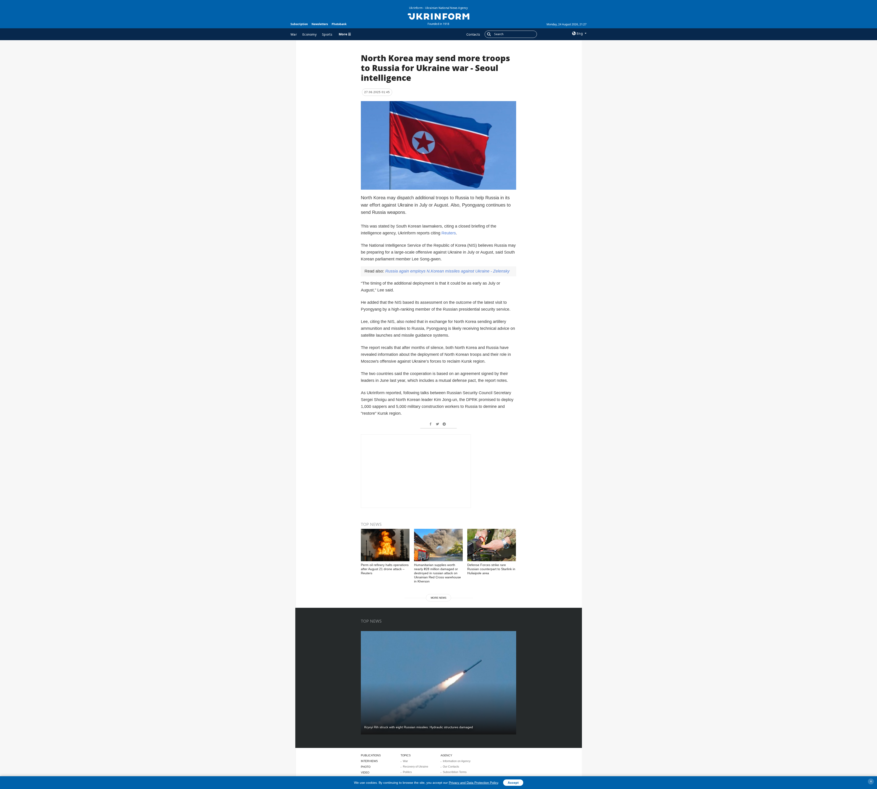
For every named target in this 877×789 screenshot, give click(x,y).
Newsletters (320, 24)
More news (438, 597)
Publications (371, 755)
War (294, 34)
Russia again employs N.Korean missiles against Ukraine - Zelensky (447, 271)
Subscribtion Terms (455, 772)
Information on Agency (456, 761)
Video (365, 772)
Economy (309, 34)
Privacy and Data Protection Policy (473, 782)
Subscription (299, 24)
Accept (513, 782)
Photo (365, 766)
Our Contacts (451, 766)
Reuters (448, 233)
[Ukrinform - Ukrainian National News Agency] (438, 15)
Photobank (339, 24)
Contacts (473, 34)
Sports (327, 34)
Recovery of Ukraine (415, 766)
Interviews (369, 761)
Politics (407, 772)
